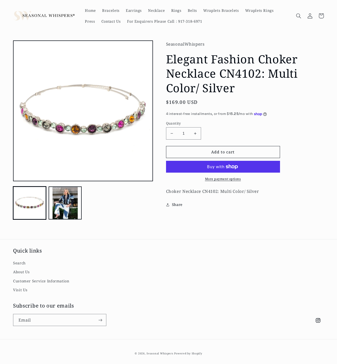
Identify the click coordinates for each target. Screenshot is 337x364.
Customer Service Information (41, 280)
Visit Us (20, 289)
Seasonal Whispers (160, 353)
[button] (298, 15)
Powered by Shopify (188, 353)
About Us (21, 271)
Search (19, 262)
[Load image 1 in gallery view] (29, 202)
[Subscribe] (100, 320)
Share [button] (177, 204)
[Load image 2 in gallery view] (65, 202)
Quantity (173, 123)
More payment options (223, 179)
